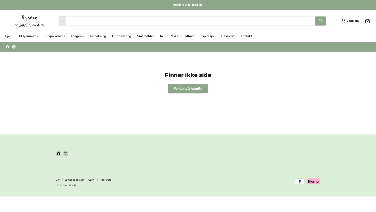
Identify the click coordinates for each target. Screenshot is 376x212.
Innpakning (98, 36)
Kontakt (246, 36)
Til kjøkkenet (53, 36)
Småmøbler (145, 36)
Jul (162, 36)
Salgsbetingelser (74, 180)
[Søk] (320, 21)
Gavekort (228, 36)
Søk (58, 180)
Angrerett (105, 180)
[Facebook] (7, 47)
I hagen (76, 36)
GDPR (91, 180)
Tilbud (189, 36)
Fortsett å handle (188, 88)
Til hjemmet (27, 36)
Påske (174, 36)
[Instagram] (14, 47)
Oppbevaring (121, 36)
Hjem (9, 36)
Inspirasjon (207, 36)
